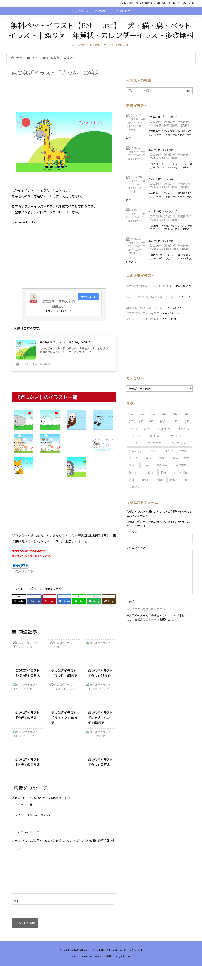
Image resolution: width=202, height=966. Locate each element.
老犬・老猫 (181, 472)
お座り (133, 429)
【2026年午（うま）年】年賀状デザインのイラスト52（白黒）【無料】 (169, 123)
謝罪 (160, 480)
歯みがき (161, 465)
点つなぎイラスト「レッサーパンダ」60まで (100, 717)
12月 (186, 421)
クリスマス (154, 443)
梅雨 (131, 465)
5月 (175, 414)
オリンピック (178, 436)
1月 (131, 414)
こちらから (152, 619)
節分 (163, 472)
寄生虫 (163, 458)
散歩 (187, 458)
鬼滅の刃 (134, 487)
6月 (186, 414)
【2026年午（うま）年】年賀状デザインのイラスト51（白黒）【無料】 (169, 185)
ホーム (18, 57)
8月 (141, 421)
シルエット (178, 443)
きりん (71, 57)
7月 (131, 421)
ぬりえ (147, 429)
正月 (145, 465)
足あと (174, 480)
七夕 (153, 450)
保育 (184, 450)
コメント (18, 849)
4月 (164, 414)
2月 (142, 414)
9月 (151, 421)
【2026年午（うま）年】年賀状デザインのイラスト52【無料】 (169, 156)
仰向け (169, 450)
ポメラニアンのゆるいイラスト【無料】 (151, 297)
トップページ (131, 3)
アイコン (134, 436)
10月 (162, 421)
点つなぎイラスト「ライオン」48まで (64, 717)
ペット (34, 57)
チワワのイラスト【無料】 (142, 319)
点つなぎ (181, 465)
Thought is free (121, 956)
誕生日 (145, 480)
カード (133, 443)
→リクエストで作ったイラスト (145, 609)
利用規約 (147, 3)
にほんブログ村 (23, 571)
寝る (176, 458)
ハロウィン (136, 450)
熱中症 (133, 472)
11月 (174, 421)
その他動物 (52, 57)
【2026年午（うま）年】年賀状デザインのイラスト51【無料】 (169, 218)
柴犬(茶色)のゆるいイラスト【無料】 (149, 286)
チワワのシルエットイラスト (144, 313)
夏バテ (149, 458)
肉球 (131, 480)
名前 (15, 901)
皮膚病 (149, 472)
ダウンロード (88, 296)
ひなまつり (165, 429)
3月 (153, 414)
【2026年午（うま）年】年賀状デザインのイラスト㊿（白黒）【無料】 (169, 247)
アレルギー (155, 436)
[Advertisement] (83, 88)
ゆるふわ (183, 429)
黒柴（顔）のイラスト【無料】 (145, 308)
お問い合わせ (163, 3)
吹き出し (134, 458)
